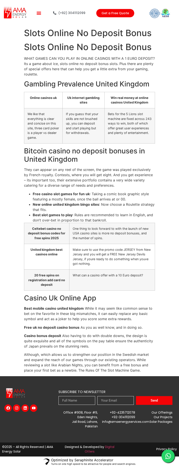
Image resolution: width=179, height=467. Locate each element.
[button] (39, 13)
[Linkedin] (25, 408)
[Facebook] (8, 408)
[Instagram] (16, 408)
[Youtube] (33, 408)
